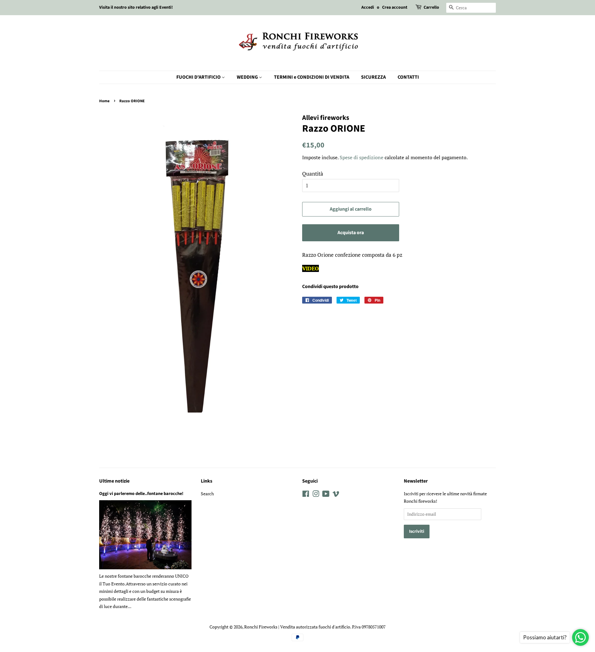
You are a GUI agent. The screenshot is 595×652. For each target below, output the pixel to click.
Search (207, 494)
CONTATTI (408, 77)
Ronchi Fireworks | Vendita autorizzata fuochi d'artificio (297, 627)
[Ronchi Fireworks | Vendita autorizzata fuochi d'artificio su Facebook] (305, 495)
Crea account (394, 7)
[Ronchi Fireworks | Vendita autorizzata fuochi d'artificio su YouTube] (325, 495)
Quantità (312, 173)
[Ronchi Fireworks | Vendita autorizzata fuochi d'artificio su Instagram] (315, 495)
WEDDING (248, 77)
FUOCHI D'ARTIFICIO (199, 77)
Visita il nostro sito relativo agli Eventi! (136, 7)
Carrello (431, 7)
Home (104, 101)
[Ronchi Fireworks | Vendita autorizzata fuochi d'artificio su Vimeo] (336, 495)
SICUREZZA (373, 77)
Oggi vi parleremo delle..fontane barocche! (141, 493)
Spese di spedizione (361, 157)
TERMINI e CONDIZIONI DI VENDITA (311, 77)
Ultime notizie (114, 481)
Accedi (367, 7)
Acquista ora (350, 232)
